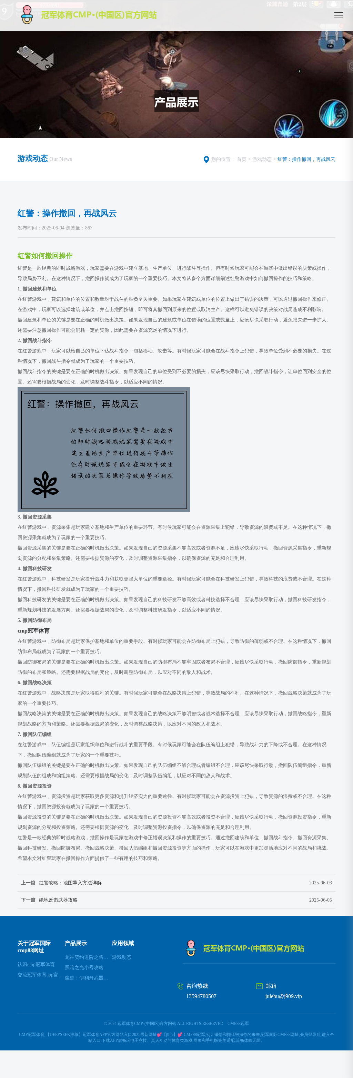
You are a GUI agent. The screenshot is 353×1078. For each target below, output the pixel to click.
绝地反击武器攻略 (58, 900)
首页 (241, 159)
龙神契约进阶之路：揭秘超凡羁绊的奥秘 (88, 957)
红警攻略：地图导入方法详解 (70, 882)
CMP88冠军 (238, 1023)
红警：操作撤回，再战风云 (306, 159)
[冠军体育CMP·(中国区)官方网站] (105, 14)
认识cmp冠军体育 (36, 964)
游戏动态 (262, 159)
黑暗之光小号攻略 (84, 967)
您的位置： (223, 159)
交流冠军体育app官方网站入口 (41, 974)
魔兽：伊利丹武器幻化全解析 (88, 978)
